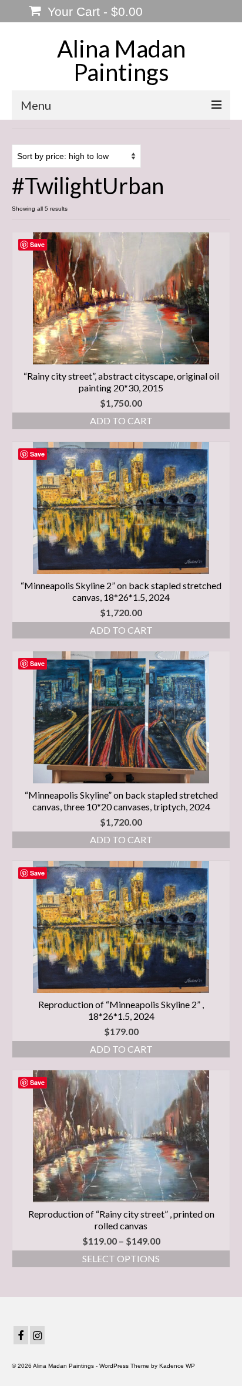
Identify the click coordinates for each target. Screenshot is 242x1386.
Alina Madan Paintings (121, 60)
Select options (121, 1258)
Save (37, 244)
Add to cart (121, 420)
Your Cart (93, 11)
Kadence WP (177, 1366)
